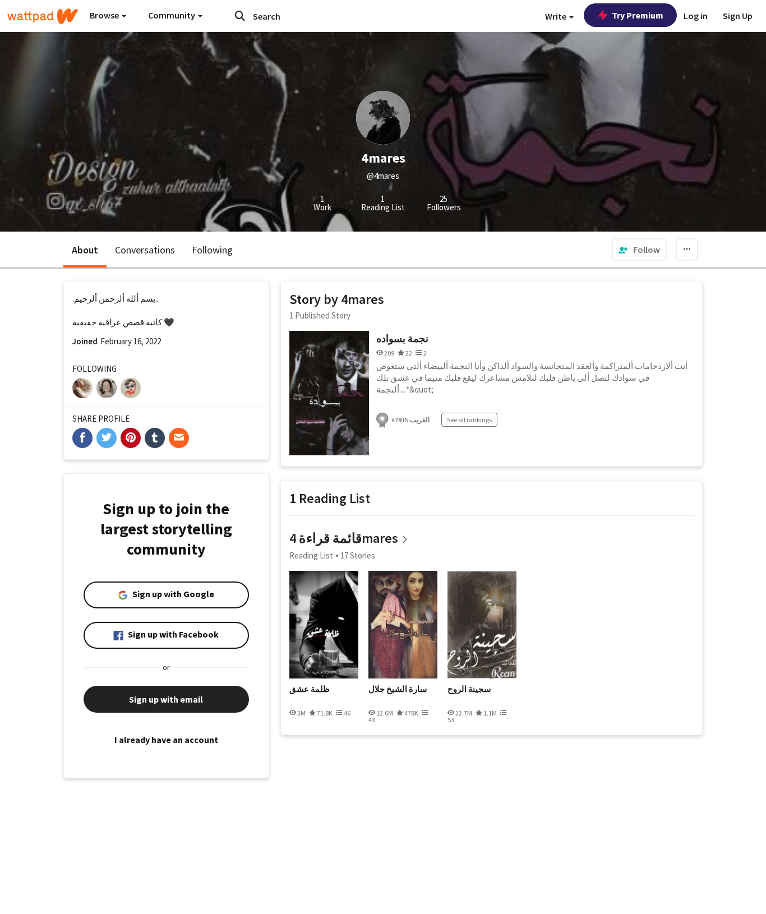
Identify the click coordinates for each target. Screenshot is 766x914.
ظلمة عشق (309, 689)
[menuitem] (639, 249)
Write (556, 16)
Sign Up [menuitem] (738, 15)
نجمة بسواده (402, 338)
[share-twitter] (106, 438)
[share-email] (179, 438)
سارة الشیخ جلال (397, 689)
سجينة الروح (469, 689)
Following (212, 249)
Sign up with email (166, 699)
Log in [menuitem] (696, 15)
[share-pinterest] (131, 438)
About (85, 249)
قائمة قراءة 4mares (343, 538)
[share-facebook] (82, 438)
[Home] (42, 16)
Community (172, 15)
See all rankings (469, 420)
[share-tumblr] (155, 438)
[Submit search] (240, 16)
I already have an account (166, 739)
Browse (105, 15)
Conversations (145, 249)
